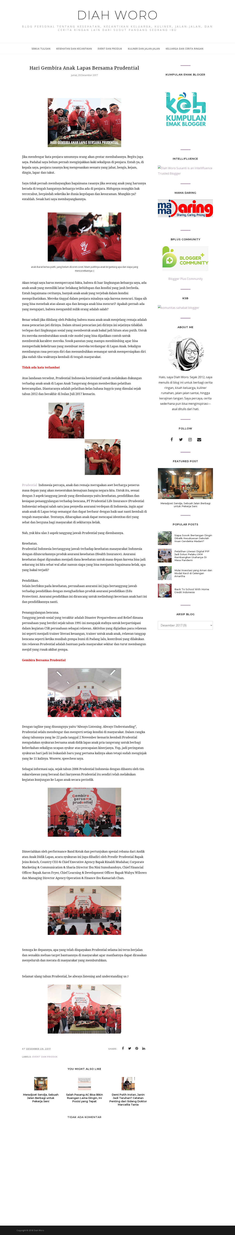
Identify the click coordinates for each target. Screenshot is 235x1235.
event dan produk (45, 1056)
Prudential (30, 485)
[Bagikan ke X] (130, 1048)
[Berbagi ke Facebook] (123, 1048)
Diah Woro (117, 15)
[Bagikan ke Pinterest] (137, 1048)
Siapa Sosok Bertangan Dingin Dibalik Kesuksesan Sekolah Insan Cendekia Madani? (193, 538)
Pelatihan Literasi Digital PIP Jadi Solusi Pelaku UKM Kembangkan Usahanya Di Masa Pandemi (191, 556)
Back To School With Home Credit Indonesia (191, 591)
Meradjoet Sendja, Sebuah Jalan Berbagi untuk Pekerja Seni (185, 505)
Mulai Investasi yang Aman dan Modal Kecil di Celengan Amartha (193, 573)
